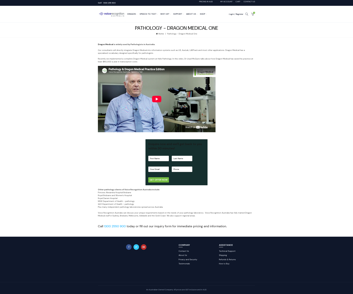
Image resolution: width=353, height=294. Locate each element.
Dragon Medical (105, 44)
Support (177, 14)
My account (226, 1)
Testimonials (184, 263)
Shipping (223, 255)
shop (202, 14)
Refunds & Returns (227, 259)
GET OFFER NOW (159, 179)
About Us (191, 14)
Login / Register (236, 14)
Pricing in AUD (206, 1)
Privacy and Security (188, 259)
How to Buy (224, 263)
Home (161, 33)
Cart (238, 1)
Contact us (249, 1)
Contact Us (184, 251)
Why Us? (164, 14)
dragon (131, 14)
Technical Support (227, 251)
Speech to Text (148, 14)
